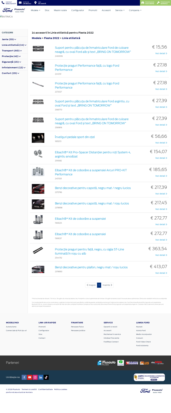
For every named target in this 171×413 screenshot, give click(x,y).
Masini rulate (60, 10)
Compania (134, 10)
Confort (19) (9, 73)
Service (119, 10)
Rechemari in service (112, 334)
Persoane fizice (77, 327)
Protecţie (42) (10, 56)
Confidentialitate (45, 389)
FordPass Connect (111, 342)
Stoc (47, 10)
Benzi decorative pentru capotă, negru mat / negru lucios (93, 188)
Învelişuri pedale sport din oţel (75, 137)
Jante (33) (8, 39)
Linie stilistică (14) (13, 44)
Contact (42, 338)
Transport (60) (11, 50)
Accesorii (106, 10)
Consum (139, 338)
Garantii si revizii (110, 327)
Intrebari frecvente (111, 338)
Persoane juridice (78, 330)
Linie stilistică (71, 38)
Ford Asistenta (142, 345)
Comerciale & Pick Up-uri (16, 330)
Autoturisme (11, 327)
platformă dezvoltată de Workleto (19, 392)
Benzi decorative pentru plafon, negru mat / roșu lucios (91, 267)
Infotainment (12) (13, 67)
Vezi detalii (160, 53)
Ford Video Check (143, 342)
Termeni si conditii (29, 389)
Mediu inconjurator (144, 334)
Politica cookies (60, 389)
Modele (35, 10)
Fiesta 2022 (51, 38)
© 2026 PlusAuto (13, 389)
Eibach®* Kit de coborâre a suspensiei (80, 218)
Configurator (77, 10)
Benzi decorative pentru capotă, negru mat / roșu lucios (92, 203)
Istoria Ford (141, 330)
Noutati (139, 327)
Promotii (93, 10)
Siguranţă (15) (10, 61)
